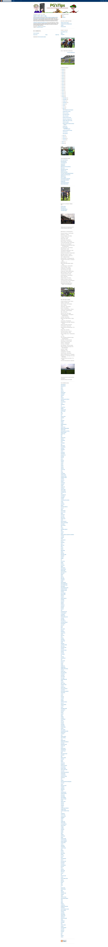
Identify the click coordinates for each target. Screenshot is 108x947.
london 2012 (63, 671)
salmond (62, 804)
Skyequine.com (63, 170)
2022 (63, 75)
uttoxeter (62, 891)
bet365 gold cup (63, 424)
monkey (62, 705)
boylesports (63, 453)
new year (62, 721)
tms (61, 874)
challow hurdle (63, 474)
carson (62, 464)
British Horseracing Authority (65, 166)
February (64, 138)
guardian (62, 591)
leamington (63, 654)
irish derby (62, 619)
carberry (62, 461)
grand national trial (64, 583)
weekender (63, 907)
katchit (62, 634)
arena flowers (63, 401)
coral (62, 493)
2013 (63, 89)
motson (62, 712)
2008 (63, 96)
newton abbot (63, 727)
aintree (62, 389)
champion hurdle (64, 477)
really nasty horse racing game (66, 781)
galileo (62, 566)
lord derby (62, 675)
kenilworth (62, 639)
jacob (62, 626)
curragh (62, 502)
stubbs (62, 837)
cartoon (62, 466)
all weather (63, 393)
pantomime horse (64, 744)
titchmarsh (62, 871)
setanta (62, 818)
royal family (63, 796)
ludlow (62, 680)
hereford (62, 607)
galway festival (63, 569)
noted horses (63, 732)
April (64, 135)
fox (61, 559)
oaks (61, 735)
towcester (62, 881)
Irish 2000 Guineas (66, 114)
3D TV (62, 387)
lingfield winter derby (64, 668)
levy (61, 659)
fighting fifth (63, 550)
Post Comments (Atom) (42, 36)
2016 (63, 84)
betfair (62, 425)
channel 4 (62, 480)
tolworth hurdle (63, 875)
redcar (62, 784)
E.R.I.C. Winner (63, 177)
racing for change (64, 776)
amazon (62, 397)
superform (62, 845)
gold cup (62, 577)
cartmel (62, 465)
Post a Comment (36, 33)
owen (62, 739)
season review (63, 816)
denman (62, 508)
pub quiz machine (64, 765)
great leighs (63, 586)
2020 (63, 78)
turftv (61, 883)
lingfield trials (63, 667)
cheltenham (63, 482)
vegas (62, 895)
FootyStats (62, 34)
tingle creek (63, 870)
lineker (62, 664)
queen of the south (64, 769)
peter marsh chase (64, 753)
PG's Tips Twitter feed (71, 52)
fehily (62, 546)
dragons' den (63, 518)
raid (61, 778)
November (65, 99)
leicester (62, 656)
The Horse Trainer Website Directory (67, 173)
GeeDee (62, 15)
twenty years (63, 887)
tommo (62, 877)
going (62, 575)
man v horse (63, 683)
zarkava (62, 935)
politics (62, 761)
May (64, 108)
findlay (62, 551)
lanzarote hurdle (63, 650)
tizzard (62, 873)
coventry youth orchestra (65, 500)
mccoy (62, 695)
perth (62, 752)
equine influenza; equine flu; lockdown (67, 534)
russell (62, 800)
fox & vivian (63, 561)
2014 (63, 87)
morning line (63, 709)
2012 (63, 90)
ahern (62, 388)
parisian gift (63, 745)
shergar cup (63, 821)
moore (62, 707)
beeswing (62, 420)
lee (61, 655)
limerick (62, 662)
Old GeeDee (63, 17)
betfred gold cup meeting (65, 431)
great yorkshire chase (64, 587)
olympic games (63, 736)
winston (62, 926)
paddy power (63, 740)
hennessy (62, 606)
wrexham (62, 931)
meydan (62, 700)
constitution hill (63, 492)
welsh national (63, 910)
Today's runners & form (65, 22)
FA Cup (62, 541)
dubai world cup (63, 521)
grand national (63, 582)
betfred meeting (63, 432)
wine (61, 923)
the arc (62, 859)
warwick (62, 903)
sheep (62, 820)
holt (61, 610)
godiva (62, 574)
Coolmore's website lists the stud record (40, 22)
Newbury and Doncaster (67, 117)
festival (62, 547)
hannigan (62, 599)
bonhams (62, 448)
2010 (63, 93)
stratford (62, 834)
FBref (62, 33)
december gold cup (64, 506)
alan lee (62, 391)
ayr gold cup (63, 407)
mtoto (62, 715)
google (62, 581)
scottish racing (63, 809)
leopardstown (63, 658)
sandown (62, 805)
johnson (62, 630)
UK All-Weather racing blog (65, 178)
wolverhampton (63, 927)
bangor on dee (63, 409)
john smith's (63, 628)
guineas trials (63, 594)
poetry (62, 760)
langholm (62, 648)
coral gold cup (63, 494)
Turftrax (62, 25)
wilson (62, 919)
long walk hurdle (63, 672)
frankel (62, 562)
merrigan (62, 697)
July (63, 105)
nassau (62, 720)
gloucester (62, 573)
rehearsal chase (63, 785)
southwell (62, 829)
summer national (64, 841)
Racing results (63, 26)
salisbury (62, 802)
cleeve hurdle (63, 490)
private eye (63, 764)
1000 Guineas (65, 131)
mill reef (62, 703)
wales (62, 901)
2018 (63, 81)
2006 (63, 143)
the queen (62, 863)
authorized (62, 404)
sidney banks (63, 822)
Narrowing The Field (64, 169)
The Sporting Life (64, 162)
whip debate (63, 914)
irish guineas (63, 623)
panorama (62, 743)
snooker (62, 826)
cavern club (63, 469)
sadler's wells (40, 27)
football (62, 558)
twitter (62, 890)
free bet (62, 563)
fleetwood (62, 555)
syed (61, 849)
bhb (61, 436)
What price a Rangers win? (67, 119)
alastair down (63, 392)
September (65, 102)
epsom (62, 533)
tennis (62, 857)
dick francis (63, 514)
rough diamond (63, 792)
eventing (62, 537)
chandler (62, 478)
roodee (62, 790)
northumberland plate (64, 731)
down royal (63, 517)
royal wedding (63, 797)
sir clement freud (63, 824)
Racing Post (63, 164)
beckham (62, 417)
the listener (63, 862)
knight (62, 642)
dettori (62, 513)
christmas (62, 488)
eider (62, 530)
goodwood (62, 579)
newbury (62, 723)
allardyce (62, 395)
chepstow (62, 484)
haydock (62, 602)
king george (63, 640)
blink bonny (63, 445)
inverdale (62, 618)
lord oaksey (63, 676)
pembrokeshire (63, 749)
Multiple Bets (63, 181)
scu (61, 812)
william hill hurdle (64, 918)
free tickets (62, 565)
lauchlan (62, 651)
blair (61, 444)
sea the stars (63, 814)
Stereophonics (63, 207)
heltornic (62, 603)
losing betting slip (64, 679)
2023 (63, 73)
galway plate (63, 570)
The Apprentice (63, 858)
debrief (62, 505)
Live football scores (64, 31)
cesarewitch (63, 473)
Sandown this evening (66, 111)
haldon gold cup (63, 598)
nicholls (62, 728)
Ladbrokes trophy (64, 644)
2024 (63, 72)
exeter (62, 538)
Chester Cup (65, 126)
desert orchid (63, 512)
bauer (62, 413)
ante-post (62, 400)
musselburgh (63, 719)
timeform (62, 869)
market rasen (63, 687)
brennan (62, 457)
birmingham (63, 440)
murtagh (62, 717)
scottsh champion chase (65, 810)
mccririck (62, 696)
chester (62, 485)
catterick (62, 468)
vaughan (62, 894)
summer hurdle (63, 838)
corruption (62, 497)
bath (61, 412)
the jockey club (63, 861)
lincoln (62, 663)
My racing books (63, 161)
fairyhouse (62, 542)
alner (62, 396)
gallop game (63, 567)
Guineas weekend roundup (67, 130)
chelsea (62, 481)
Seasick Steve (63, 206)
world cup (62, 930)
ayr (61, 405)
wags (62, 899)
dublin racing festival (64, 522)
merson (62, 699)
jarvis (62, 627)
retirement (62, 788)
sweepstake (63, 846)
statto (62, 833)
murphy (62, 716)
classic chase (63, 489)
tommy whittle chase (64, 878)
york (61, 934)
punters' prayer (63, 768)
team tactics (63, 853)
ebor (61, 526)
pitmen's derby (63, 757)
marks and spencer (64, 688)
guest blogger (63, 593)
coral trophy (63, 496)
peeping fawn (63, 748)
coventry (62, 498)
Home (46, 34)
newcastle (62, 724)
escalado (62, 535)
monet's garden (63, 704)
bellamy (62, 421)
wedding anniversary (64, 906)
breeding (62, 456)
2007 (63, 141)
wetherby (62, 911)
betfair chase (63, 427)
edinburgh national (64, 529)
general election (63, 571)
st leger (62, 830)
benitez (62, 423)
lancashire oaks (63, 647)
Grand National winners (65, 182)
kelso (62, 636)
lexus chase (63, 660)
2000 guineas (63, 385)
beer (61, 419)
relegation (62, 786)
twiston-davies (63, 889)
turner (62, 885)
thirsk (62, 867)
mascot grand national (64, 691)
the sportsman (63, 865)
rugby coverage (63, 798)
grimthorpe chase (64, 590)
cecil (61, 470)
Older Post (57, 34)
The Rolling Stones (64, 209)
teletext (62, 854)
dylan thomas (63, 525)
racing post (63, 777)
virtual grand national (64, 898)
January (64, 139)
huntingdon (63, 614)
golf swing (62, 578)
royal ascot (63, 794)
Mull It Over (63, 168)
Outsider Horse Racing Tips (65, 174)
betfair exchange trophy (65, 428)
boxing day (63, 452)
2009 (63, 95)
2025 (63, 70)
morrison (62, 711)
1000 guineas (63, 384)
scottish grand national (65, 808)
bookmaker (63, 449)
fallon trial (62, 545)
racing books (63, 773)
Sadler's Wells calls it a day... (67, 120)
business (62, 460)
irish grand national (64, 622)
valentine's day (63, 893)
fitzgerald (62, 553)
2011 (63, 92)
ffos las (62, 549)
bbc (61, 415)
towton (62, 882)
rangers (62, 780)
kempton (62, 638)
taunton (62, 850)
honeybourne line (64, 611)
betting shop (63, 433)
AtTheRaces (63, 165)
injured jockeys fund (64, 616)
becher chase (63, 416)
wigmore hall (63, 915)
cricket (62, 501)
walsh (62, 902)
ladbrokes (62, 643)
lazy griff (62, 652)
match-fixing (63, 692)
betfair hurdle (63, 429)
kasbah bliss (63, 632)
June (64, 107)
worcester (62, 928)
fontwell (62, 557)
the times (62, 866)
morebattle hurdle (64, 708)
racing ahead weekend (65, 772)
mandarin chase (63, 684)
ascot (62, 403)
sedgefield (62, 817)
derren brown (63, 510)
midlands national (64, 701)
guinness (62, 595)
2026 (63, 69)
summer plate (63, 842)
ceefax (62, 472)
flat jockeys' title (63, 554)
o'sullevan (62, 733)
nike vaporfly (63, 729)
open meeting (63, 737)
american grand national (65, 399)
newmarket (63, 725)
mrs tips (62, 713)
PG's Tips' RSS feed (64, 160)
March (64, 136)
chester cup (63, 486)
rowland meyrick (63, 793)
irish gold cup (63, 620)
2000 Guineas (65, 133)
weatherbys (63, 905)
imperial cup (63, 615)
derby (62, 509)
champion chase (63, 476)
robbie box (62, 789)
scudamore (63, 813)
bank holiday (63, 411)
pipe (61, 756)
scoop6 (62, 806)
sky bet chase (63, 825)
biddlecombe (63, 437)
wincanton (62, 922)
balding (62, 408)
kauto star (62, 635)
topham (62, 879)
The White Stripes (64, 210)
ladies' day (62, 646)
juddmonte (62, 631)
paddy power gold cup (64, 741)
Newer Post (35, 34)
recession (62, 782)
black (62, 441)
